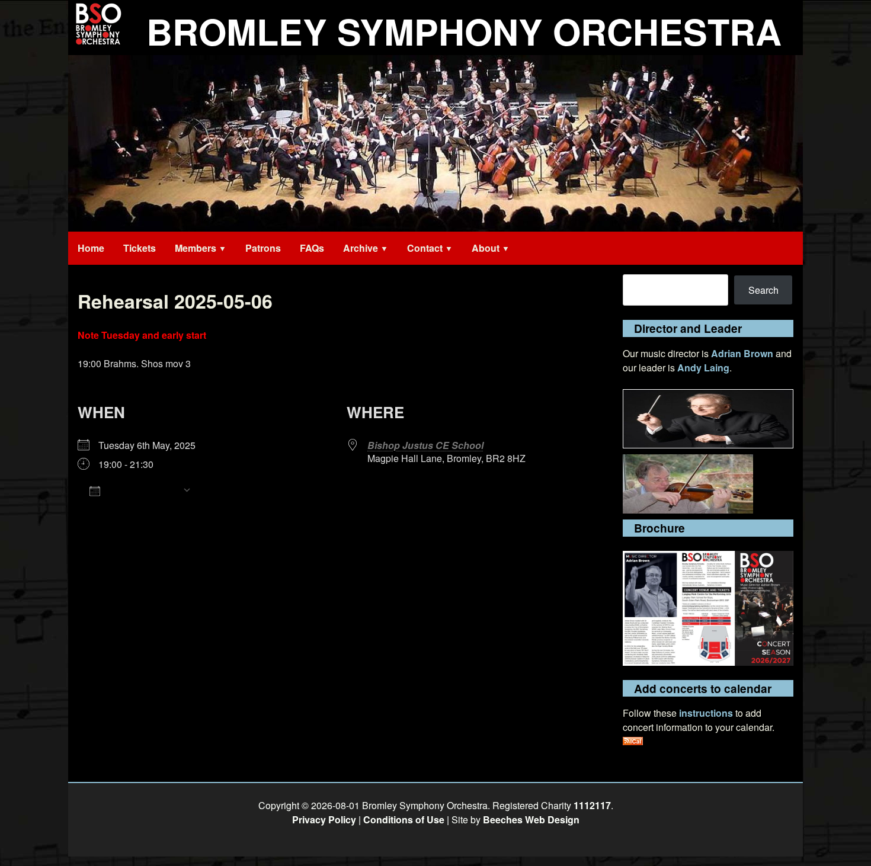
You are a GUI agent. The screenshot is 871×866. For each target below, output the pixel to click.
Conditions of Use (403, 819)
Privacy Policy (324, 819)
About (485, 248)
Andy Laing (703, 367)
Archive (360, 248)
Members (195, 248)
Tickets (139, 248)
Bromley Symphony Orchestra (464, 31)
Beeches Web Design (531, 819)
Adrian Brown (742, 353)
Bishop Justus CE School (425, 445)
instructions (706, 713)
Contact (425, 248)
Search (763, 290)
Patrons (263, 248)
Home (91, 248)
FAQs (312, 248)
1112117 (592, 805)
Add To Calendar (141, 490)
